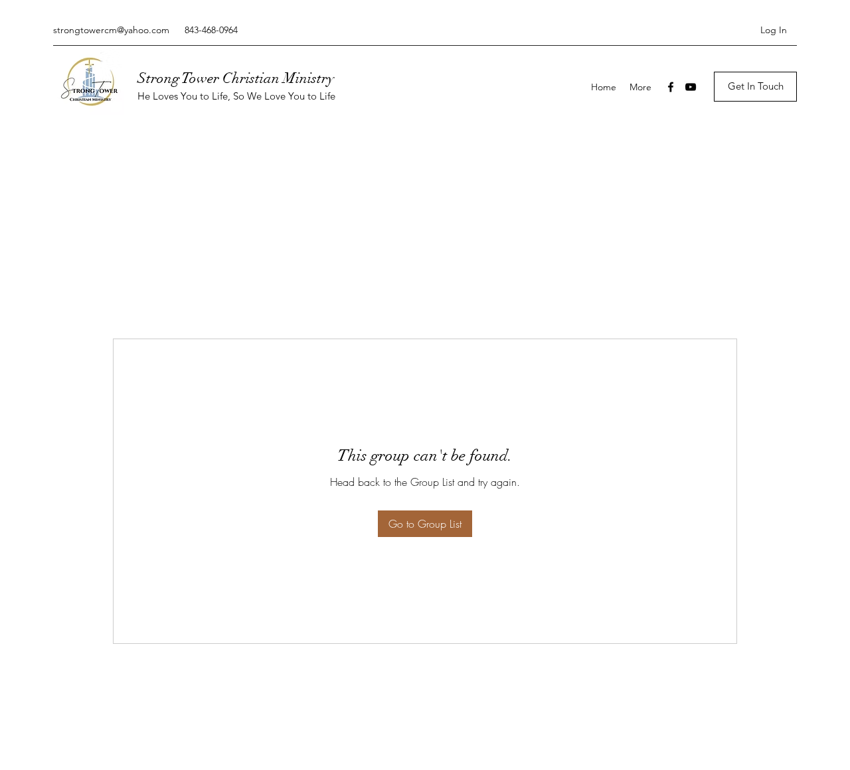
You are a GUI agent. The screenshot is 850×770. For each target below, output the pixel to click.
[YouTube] (690, 87)
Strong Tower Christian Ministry (235, 78)
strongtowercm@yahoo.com (111, 30)
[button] (755, 87)
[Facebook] (670, 87)
